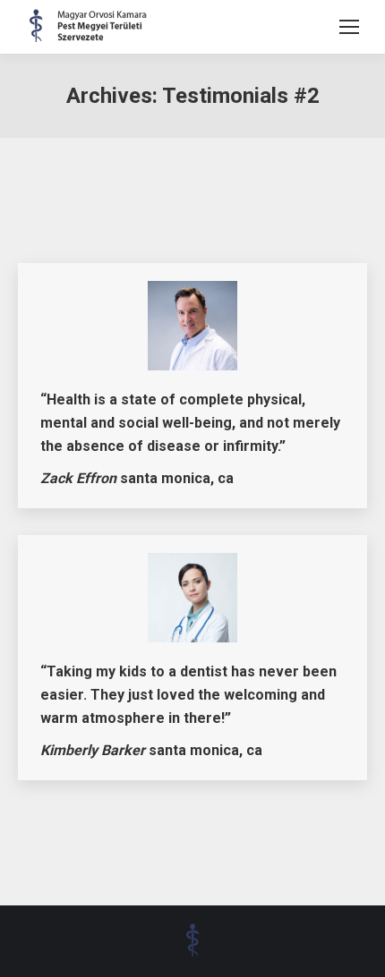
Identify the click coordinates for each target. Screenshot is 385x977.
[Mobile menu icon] (349, 27)
